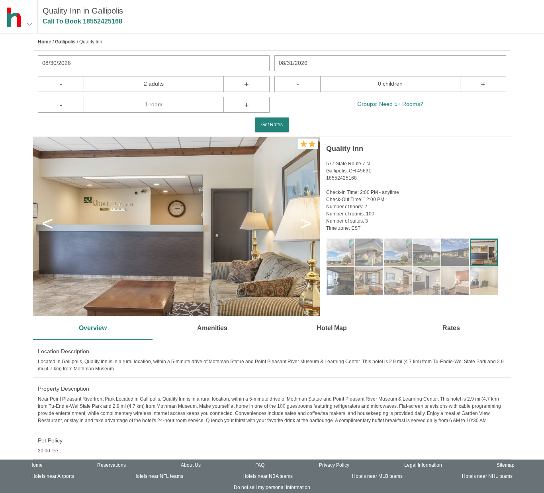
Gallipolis (65, 42)
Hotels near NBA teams (268, 476)
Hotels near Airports (52, 476)
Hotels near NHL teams (487, 476)
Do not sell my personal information (272, 487)
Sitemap (506, 465)
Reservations (111, 465)
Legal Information (423, 465)
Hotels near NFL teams (158, 476)
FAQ (259, 465)
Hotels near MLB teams (377, 476)
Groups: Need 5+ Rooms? (390, 104)
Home (44, 42)
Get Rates (272, 124)
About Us (191, 465)
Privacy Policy (334, 465)
